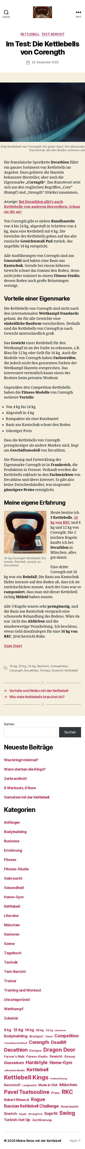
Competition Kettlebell (15, 1043)
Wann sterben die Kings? (25, 769)
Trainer (10, 981)
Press (55, 1092)
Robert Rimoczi (16, 1100)
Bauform (43, 666)
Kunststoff (12, 1085)
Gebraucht (13, 878)
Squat (22, 1113)
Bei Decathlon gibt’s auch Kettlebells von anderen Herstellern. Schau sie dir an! (42, 207)
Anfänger (12, 822)
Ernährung (13, 850)
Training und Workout (22, 990)
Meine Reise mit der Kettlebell (38, 1141)
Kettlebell (30, 34)
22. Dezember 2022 (45, 62)
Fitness (45, 670)
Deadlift (58, 1042)
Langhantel (29, 1085)
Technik (11, 962)
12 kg (18, 1029)
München (12, 925)
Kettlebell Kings (26, 1077)
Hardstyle (37, 1062)
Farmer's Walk (14, 1056)
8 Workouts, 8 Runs (20, 788)
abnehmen (60, 1030)
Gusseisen (14, 1062)
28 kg (40, 1030)
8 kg (7, 1030)
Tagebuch (12, 953)
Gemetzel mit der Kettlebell (26, 797)
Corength (16, 670)
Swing (67, 1113)
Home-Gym (14, 897)
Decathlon (31, 670)
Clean (49, 1036)
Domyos (35, 1050)
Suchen (9, 724)
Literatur (11, 916)
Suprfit (50, 1113)
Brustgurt (36, 1036)
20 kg (22, 666)
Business (11, 841)
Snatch (10, 1113)
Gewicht (57, 670)
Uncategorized (17, 999)
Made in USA (48, 1085)
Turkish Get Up (17, 1119)
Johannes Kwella (14, 1070)
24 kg (32, 666)
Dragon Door (59, 1050)
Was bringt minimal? (21, 760)
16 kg (13, 666)
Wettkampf (13, 1009)
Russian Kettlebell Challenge (31, 1106)
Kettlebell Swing (58, 1078)
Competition (59, 666)
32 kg (49, 1030)
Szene (9, 943)
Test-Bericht (53, 34)
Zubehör (11, 1018)
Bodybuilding (15, 832)
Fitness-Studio (16, 869)
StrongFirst (35, 1113)
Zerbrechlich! (15, 778)
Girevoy (69, 1056)
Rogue (38, 1099)
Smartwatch (69, 1106)
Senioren (11, 934)
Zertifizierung (42, 1120)
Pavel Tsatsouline (26, 1092)
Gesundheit (14, 888)
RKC (67, 1091)
